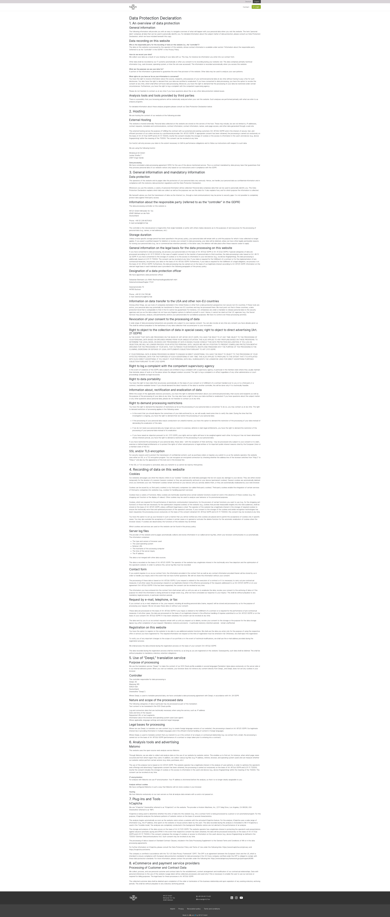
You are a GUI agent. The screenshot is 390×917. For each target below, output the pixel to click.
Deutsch (248, 1)
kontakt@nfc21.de (203, 899)
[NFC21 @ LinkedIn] (232, 898)
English (256, 1)
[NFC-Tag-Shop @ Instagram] (236, 898)
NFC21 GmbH (203, 915)
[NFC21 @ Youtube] (241, 898)
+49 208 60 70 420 (204, 896)
